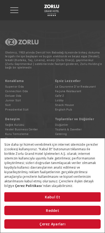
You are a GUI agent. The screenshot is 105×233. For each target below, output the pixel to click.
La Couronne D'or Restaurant (75, 86)
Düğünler (61, 125)
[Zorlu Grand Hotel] (51, 10)
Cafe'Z (59, 96)
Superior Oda (14, 86)
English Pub (63, 109)
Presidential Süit (16, 109)
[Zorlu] (21, 45)
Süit (7, 105)
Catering (61, 134)
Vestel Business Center (21, 129)
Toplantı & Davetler (68, 129)
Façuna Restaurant (68, 91)
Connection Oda (16, 91)
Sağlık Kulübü (14, 125)
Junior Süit (13, 100)
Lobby (59, 100)
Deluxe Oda (13, 96)
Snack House (64, 105)
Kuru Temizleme (17, 134)
